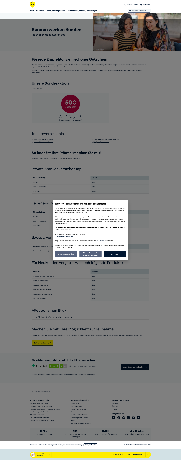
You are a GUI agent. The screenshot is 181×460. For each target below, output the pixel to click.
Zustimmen (115, 254)
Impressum (101, 241)
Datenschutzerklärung (65, 236)
